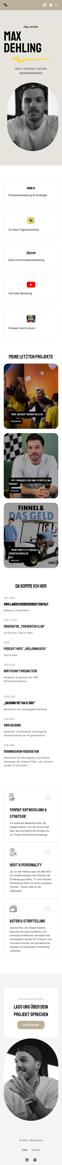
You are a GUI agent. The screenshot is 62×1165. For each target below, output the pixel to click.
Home (24, 1150)
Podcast (15, 491)
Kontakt (36, 1150)
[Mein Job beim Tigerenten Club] (31, 396)
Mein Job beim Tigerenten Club (27, 414)
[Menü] (57, 5)
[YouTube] (50, 5)
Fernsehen (16, 421)
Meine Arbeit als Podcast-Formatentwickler (23, 552)
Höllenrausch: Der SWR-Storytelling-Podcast (30, 482)
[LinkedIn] (44, 5)
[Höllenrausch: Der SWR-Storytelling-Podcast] (31, 465)
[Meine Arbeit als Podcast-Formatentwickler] (31, 535)
